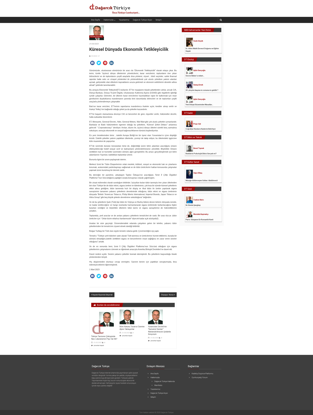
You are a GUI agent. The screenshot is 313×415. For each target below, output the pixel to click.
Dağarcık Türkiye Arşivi (142, 20)
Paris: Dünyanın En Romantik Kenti (199, 220)
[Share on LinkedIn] (111, 64)
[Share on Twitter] (99, 64)
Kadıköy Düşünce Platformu (202, 374)
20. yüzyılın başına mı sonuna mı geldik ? (202, 90)
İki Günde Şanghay (193, 205)
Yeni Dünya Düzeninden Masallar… (199, 105)
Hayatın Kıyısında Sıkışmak (102, 295)
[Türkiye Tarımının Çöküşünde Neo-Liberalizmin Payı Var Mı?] (103, 322)
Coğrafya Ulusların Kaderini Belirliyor (201, 129)
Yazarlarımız (124, 20)
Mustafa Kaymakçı (96, 36)
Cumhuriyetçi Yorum (200, 377)
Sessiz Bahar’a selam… (195, 76)
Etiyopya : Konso (167, 295)
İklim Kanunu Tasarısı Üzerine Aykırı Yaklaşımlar (132, 327)
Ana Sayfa (95, 20)
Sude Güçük (198, 41)
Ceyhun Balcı (198, 200)
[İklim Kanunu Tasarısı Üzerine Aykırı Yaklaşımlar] (127, 317)
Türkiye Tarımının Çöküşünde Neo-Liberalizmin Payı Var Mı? (104, 337)
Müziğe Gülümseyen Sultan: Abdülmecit (202, 180)
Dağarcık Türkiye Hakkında (164, 381)
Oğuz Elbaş (197, 173)
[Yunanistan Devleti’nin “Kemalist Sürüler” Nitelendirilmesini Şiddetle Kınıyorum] (155, 317)
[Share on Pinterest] (105, 64)
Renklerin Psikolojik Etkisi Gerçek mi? (201, 154)
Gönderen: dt (95, 56)
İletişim (159, 20)
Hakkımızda (108, 20)
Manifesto (158, 385)
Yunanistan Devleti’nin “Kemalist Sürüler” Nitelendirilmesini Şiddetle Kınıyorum (159, 330)
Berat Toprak (198, 148)
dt (104, 342)
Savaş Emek (198, 85)
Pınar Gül (197, 124)
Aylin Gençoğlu (199, 70)
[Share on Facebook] (92, 64)
